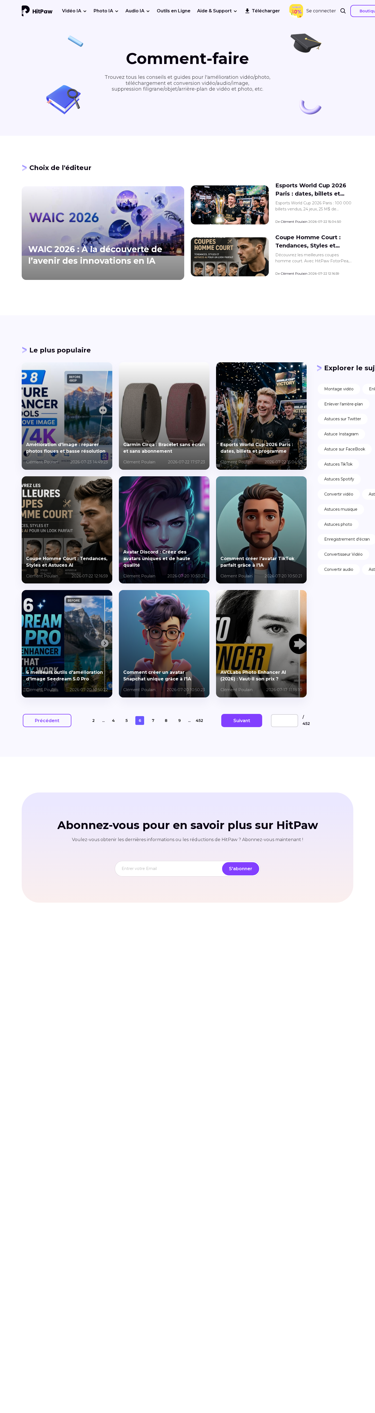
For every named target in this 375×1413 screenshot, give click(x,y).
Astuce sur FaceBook (344, 449)
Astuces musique (340, 509)
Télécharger (266, 10)
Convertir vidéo (338, 494)
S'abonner (240, 868)
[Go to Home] (37, 11)
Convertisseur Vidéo (343, 554)
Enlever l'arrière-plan (343, 404)
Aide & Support (214, 10)
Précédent (47, 720)
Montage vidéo (339, 388)
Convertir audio (338, 569)
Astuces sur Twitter (342, 418)
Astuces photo (338, 524)
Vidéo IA (71, 10)
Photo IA (103, 10)
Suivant (241, 720)
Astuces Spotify (339, 479)
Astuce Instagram (341, 434)
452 (199, 720)
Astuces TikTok (338, 464)
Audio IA (134, 10)
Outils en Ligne (174, 10)
